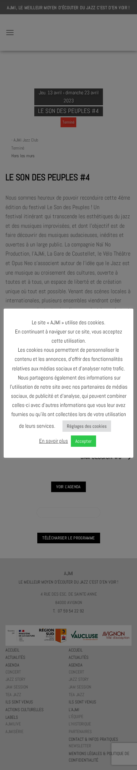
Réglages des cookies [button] (87, 426)
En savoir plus (53, 440)
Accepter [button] (83, 441)
